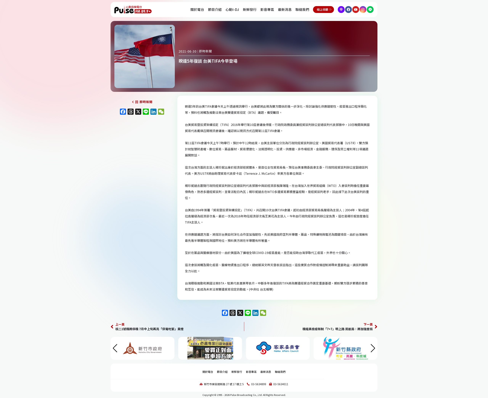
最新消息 (285, 9)
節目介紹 (215, 9)
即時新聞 (205, 51)
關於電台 (197, 9)
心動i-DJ (232, 9)
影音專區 (267, 9)
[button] (373, 348)
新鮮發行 (250, 9)
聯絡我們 (302, 9)
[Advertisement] (142, 149)
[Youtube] (355, 9)
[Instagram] (363, 9)
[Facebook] (348, 9)
